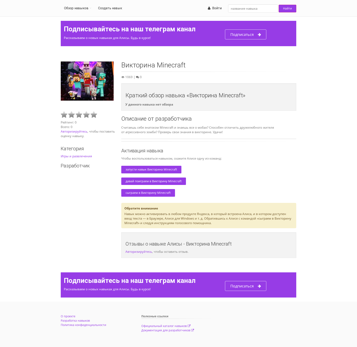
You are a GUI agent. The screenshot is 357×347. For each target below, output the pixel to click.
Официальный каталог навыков (164, 326)
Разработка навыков (75, 320)
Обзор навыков (76, 8)
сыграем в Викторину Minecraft (148, 193)
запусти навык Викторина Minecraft (151, 169)
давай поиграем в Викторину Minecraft (154, 181)
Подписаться (242, 34)
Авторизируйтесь (74, 131)
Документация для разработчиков (166, 330)
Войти (216, 8)
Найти (287, 8)
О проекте (68, 316)
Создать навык (110, 8)
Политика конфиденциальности (83, 325)
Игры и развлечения (76, 156)
